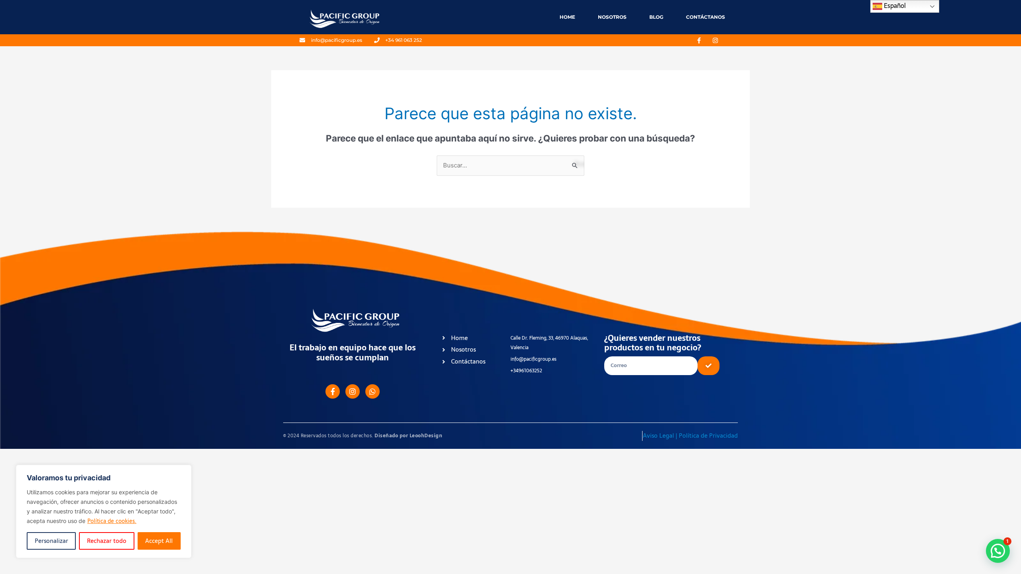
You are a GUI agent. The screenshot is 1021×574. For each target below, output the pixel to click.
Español (894, 5)
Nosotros (612, 17)
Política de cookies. (111, 521)
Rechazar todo (106, 541)
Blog (656, 17)
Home (567, 17)
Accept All (159, 541)
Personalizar (51, 541)
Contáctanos (705, 17)
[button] (998, 551)
